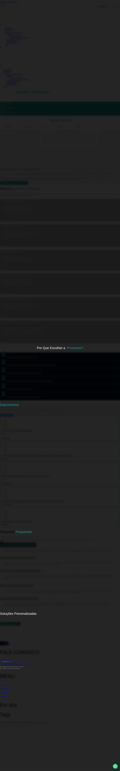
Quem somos (5, 685)
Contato (4, 696)
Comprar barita (6, 688)
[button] (115, 766)
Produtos (4, 692)
